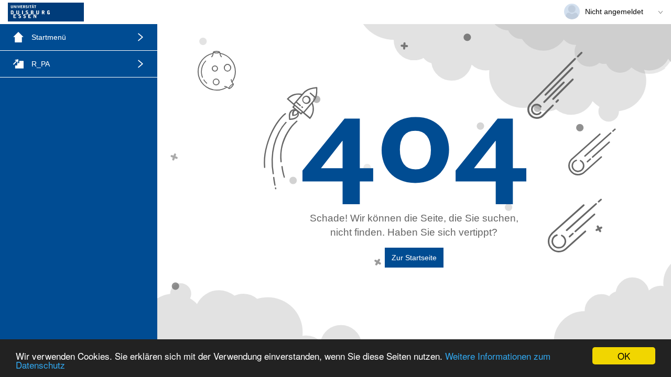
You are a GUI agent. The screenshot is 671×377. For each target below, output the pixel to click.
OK (624, 355)
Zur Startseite (414, 257)
